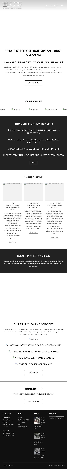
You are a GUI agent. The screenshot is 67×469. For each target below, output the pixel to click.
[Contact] (49, 6)
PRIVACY (10, 465)
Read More (12, 242)
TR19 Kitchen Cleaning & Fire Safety (54, 205)
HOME (20, 417)
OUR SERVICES (23, 420)
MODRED (61, 465)
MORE (33, 30)
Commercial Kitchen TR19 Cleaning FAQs (33, 205)
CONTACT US (22, 427)
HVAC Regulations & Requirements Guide (12, 206)
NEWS (20, 424)
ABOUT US (21, 422)
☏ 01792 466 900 (8, 433)
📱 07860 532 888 (8, 435)
